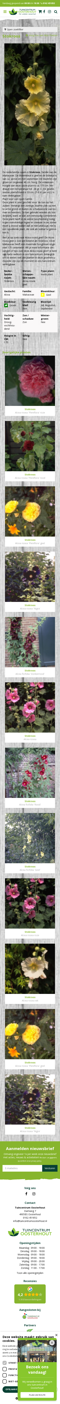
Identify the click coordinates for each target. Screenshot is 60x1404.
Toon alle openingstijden (30, 1273)
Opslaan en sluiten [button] (17, 1389)
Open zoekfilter (14, 29)
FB (26, 1193)
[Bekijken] (40, 12)
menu (5, 11)
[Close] (52, 1342)
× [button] (56, 1335)
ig (49, 11)
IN (33, 1193)
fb (44, 11)
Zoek (55, 11)
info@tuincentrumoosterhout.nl (30, 1221)
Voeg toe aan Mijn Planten (43, 35)
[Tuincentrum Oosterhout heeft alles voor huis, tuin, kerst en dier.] (22, 11)
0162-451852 (30, 1217)
